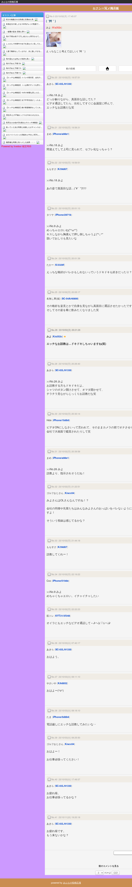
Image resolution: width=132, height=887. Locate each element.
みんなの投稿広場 (9, 1)
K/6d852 (62, 683)
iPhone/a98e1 (61, 134)
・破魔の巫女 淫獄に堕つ (15, 31)
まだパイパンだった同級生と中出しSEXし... (23, 134)
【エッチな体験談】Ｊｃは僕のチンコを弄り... (24, 85)
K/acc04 (69, 493)
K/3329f (59, 264)
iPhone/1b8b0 (61, 420)
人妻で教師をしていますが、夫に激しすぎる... (24, 51)
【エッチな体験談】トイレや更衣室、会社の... (24, 77)
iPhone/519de (61, 580)
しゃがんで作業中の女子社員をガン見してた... (24, 43)
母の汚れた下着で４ (13, 73)
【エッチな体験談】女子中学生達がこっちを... (24, 100)
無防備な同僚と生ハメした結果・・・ (20, 142)
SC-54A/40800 (70, 298)
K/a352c (56, 27)
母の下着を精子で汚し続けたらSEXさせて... (23, 36)
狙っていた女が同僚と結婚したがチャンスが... (24, 127)
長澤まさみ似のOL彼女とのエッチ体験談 (22, 122)
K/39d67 (62, 169)
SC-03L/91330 (63, 83)
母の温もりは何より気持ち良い (18, 59)
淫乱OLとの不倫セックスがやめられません (22, 115)
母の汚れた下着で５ (13, 68)
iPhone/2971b (63, 214)
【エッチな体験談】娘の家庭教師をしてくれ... (24, 107)
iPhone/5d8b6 (61, 717)
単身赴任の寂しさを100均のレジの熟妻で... (23, 24)
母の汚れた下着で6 (13, 63)
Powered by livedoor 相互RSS (16, 146)
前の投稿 (70, 68)
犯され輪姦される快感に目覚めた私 (20, 19)
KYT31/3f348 (62, 615)
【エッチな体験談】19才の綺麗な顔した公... (23, 92)
